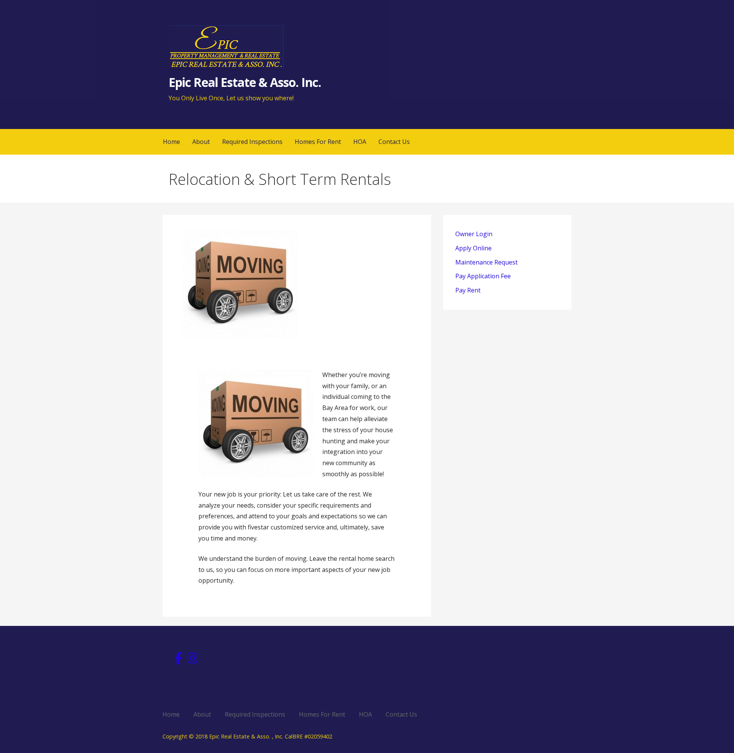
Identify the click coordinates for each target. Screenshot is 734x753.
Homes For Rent (318, 141)
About (201, 141)
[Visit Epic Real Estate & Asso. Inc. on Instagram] (192, 660)
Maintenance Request (486, 262)
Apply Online (473, 248)
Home (171, 141)
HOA (359, 141)
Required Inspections (252, 141)
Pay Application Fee (483, 276)
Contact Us (394, 141)
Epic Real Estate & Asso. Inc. (245, 82)
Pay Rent (468, 290)
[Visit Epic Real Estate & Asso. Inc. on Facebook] (178, 660)
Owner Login (473, 234)
